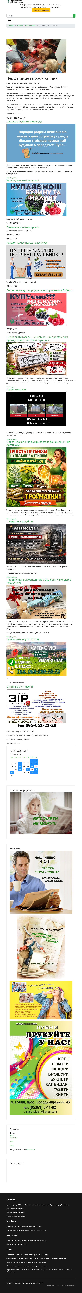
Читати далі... (11, 178)
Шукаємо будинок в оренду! (24, 121)
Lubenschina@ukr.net (55, 5)
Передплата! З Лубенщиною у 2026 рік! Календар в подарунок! (38, 581)
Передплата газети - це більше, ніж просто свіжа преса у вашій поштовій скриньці (37, 338)
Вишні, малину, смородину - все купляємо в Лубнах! (39, 290)
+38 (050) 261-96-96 (25, 5)
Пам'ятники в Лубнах (19, 521)
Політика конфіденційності (66, 1285)
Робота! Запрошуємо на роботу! (26, 243)
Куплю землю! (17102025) (22, 639)
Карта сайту (51, 1285)
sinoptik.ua (30, 1150)
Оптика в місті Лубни (19, 686)
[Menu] (9, 21)
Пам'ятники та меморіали (22, 227)
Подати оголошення (41, 10)
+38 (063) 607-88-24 (39, 5)
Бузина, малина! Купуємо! (22, 180)
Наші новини (10, 83)
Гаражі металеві (16, 389)
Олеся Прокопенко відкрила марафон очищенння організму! (38, 443)
